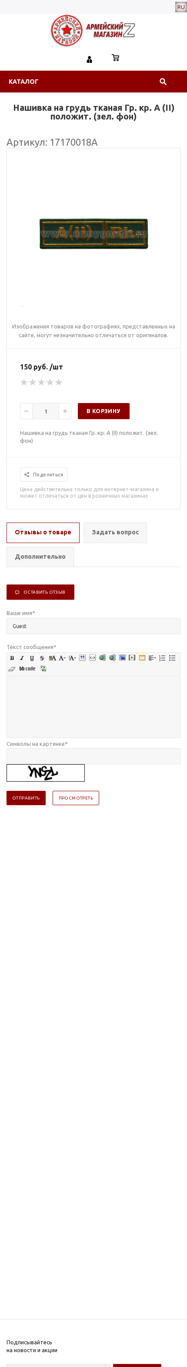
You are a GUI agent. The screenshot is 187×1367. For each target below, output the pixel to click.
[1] (24, 382)
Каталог (23, 81)
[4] (50, 382)
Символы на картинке (37, 744)
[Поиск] (163, 81)
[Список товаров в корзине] (116, 58)
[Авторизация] (90, 58)
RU (181, 7)
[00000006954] (94, 306)
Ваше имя (21, 613)
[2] (33, 382)
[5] (59, 382)
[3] (41, 382)
